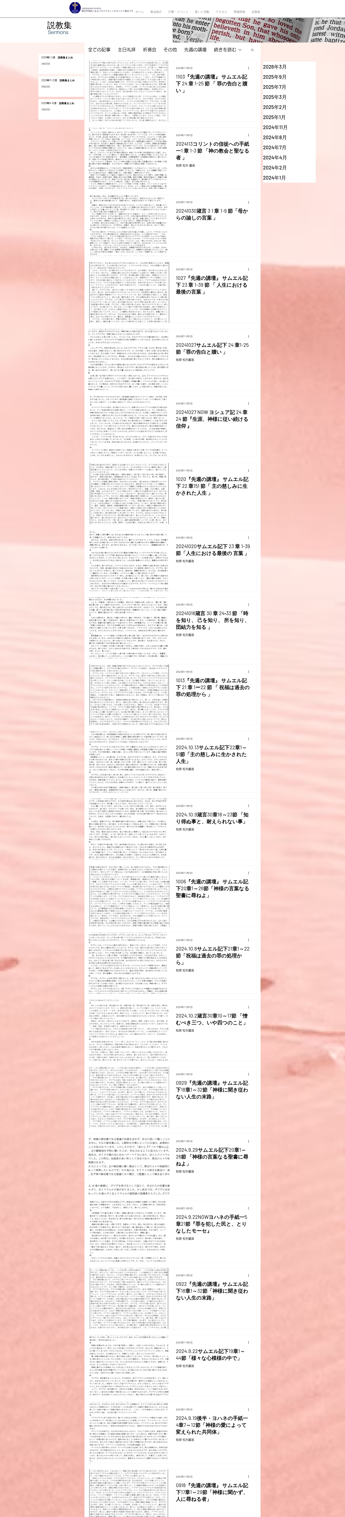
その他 (170, 49)
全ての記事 (99, 49)
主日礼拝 (127, 49)
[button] (252, 50)
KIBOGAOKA (87, 8)
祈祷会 (149, 49)
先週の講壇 (195, 49)
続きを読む (225, 49)
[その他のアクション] (250, 68)
